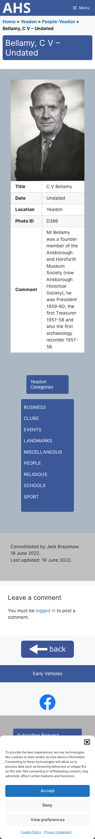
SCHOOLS (35, 485)
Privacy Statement (58, 832)
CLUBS (31, 418)
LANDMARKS (38, 440)
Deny (47, 805)
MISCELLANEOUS (43, 452)
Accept (48, 790)
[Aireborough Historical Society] (16, 8)
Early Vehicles (47, 673)
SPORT (31, 496)
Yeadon (29, 21)
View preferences (48, 819)
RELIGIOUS (35, 474)
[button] (87, 742)
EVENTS (32, 429)
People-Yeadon (58, 21)
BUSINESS (35, 407)
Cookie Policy (31, 832)
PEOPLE (32, 463)
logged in (45, 610)
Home (9, 21)
